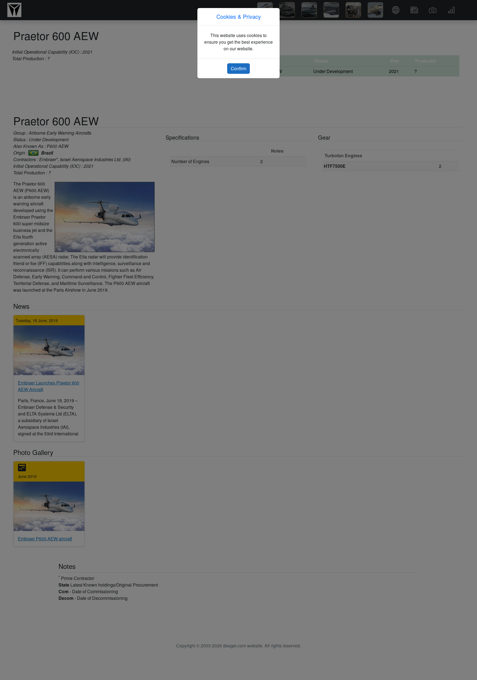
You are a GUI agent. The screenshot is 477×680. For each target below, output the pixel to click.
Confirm (238, 68)
